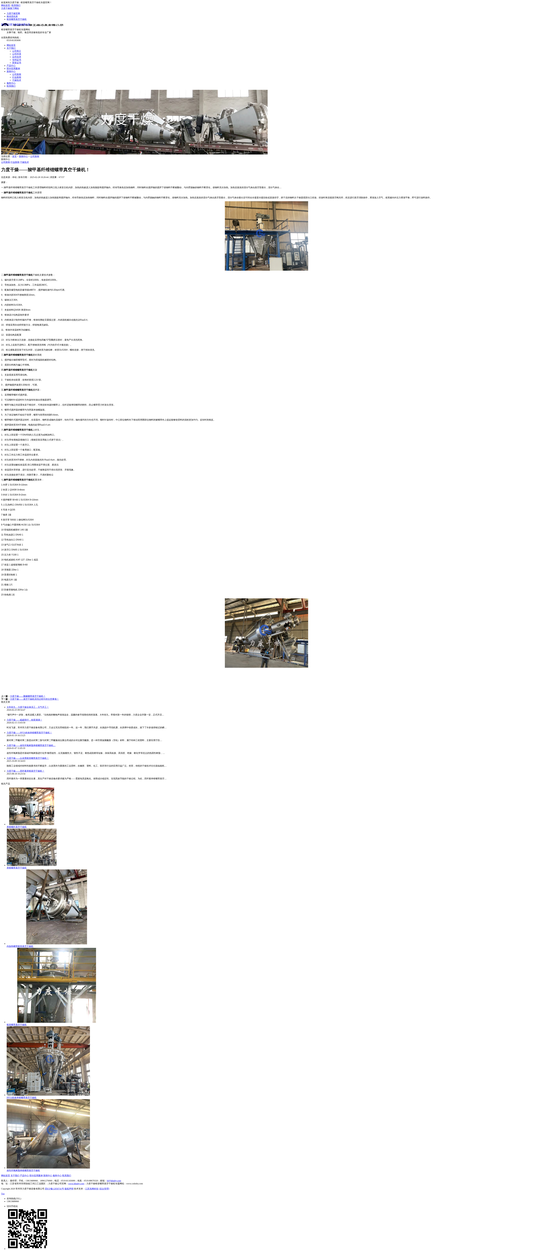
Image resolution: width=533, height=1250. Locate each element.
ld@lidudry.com (114, 1180)
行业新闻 (15, 162)
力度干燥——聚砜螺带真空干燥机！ (28, 696)
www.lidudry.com (76, 1183)
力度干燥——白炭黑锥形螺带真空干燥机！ (28, 758)
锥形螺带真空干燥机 (17, 19)
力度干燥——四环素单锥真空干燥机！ (25, 771)
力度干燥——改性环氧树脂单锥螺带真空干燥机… (31, 745)
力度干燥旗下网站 (10, 8)
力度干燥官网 (13, 13)
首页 (14, 156)
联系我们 (16, 5)
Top (3, 1194)
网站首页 (5, 5)
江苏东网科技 (91, 1189)
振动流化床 (12, 16)
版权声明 (69, 1189)
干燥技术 (24, 162)
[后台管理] (104, 1189)
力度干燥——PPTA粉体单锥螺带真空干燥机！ (29, 732)
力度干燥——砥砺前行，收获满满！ (24, 720)
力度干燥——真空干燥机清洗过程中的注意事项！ (34, 699)
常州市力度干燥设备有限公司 (15, 24)
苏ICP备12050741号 (54, 1189)
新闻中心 (23, 156)
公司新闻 (34, 156)
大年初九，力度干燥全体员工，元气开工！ (28, 707)
